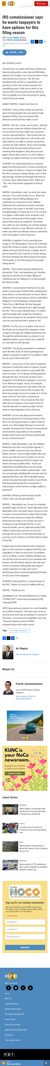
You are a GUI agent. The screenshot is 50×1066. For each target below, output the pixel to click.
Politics (22, 824)
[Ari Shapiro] (7, 652)
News (21, 842)
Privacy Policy (10, 1019)
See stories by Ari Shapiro (27, 654)
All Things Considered (18, 631)
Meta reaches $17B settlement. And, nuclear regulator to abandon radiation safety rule (33, 867)
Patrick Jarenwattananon (16, 40)
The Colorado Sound (13, 1040)
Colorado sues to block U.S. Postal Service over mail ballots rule (32, 830)
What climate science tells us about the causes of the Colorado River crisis (33, 848)
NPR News (23, 805)
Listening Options (11, 1004)
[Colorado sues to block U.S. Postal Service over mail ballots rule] (10, 828)
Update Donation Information (16, 1030)
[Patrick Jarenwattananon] (7, 687)
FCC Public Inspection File (14, 1014)
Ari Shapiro (14, 37)
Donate (42, 4)
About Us (8, 998)
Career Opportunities (13, 1009)
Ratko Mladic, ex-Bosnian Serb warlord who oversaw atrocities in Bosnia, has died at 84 (32, 811)
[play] (3, 1063)
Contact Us (9, 1035)
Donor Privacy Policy (12, 1025)
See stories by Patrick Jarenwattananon (25, 697)
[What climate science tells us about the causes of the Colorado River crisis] (10, 846)
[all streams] (47, 1063)
